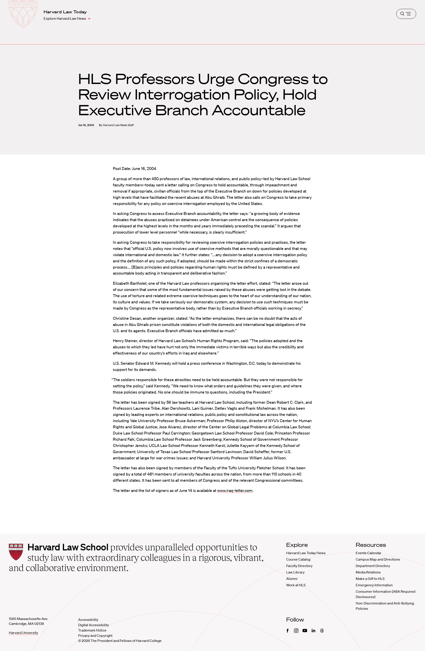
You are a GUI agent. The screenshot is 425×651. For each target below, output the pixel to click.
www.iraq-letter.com (235, 490)
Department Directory (373, 565)
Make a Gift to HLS (370, 578)
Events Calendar (368, 553)
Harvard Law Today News (306, 553)
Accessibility (88, 619)
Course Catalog (298, 559)
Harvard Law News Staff (118, 125)
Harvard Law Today (65, 11)
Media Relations (368, 572)
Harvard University (23, 632)
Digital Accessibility (93, 625)
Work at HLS (295, 585)
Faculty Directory (299, 565)
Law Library (295, 572)
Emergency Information (374, 585)
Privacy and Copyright (95, 635)
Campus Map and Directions (378, 559)
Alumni (292, 578)
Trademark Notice (92, 630)
